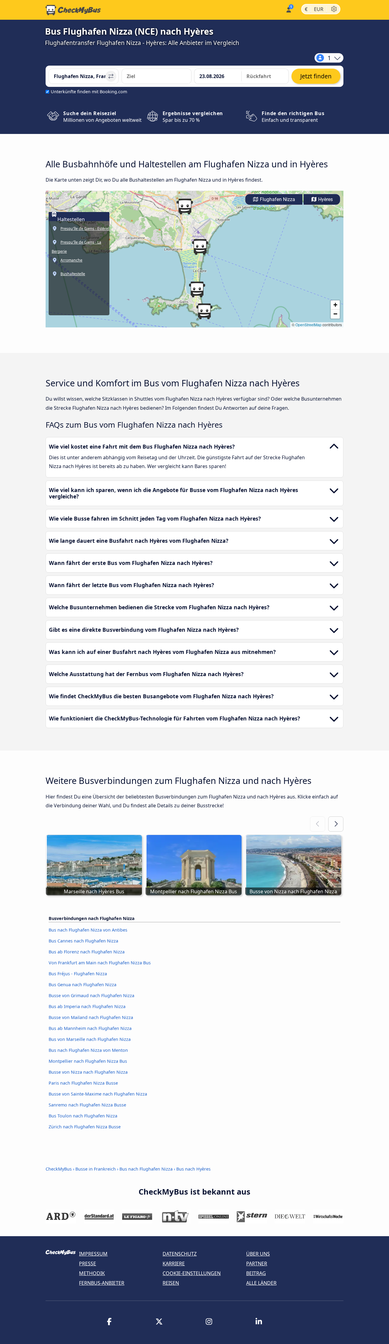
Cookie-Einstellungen (192, 1273)
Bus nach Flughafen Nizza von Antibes (88, 930)
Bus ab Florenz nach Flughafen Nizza (87, 952)
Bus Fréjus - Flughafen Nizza (78, 973)
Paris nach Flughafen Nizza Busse (83, 1083)
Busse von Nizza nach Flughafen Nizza (88, 1072)
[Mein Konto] (288, 9)
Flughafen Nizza (277, 199)
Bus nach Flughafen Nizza (146, 1169)
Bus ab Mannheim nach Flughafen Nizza (90, 1028)
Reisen (171, 1283)
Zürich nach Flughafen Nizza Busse (85, 1127)
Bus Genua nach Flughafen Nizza (82, 984)
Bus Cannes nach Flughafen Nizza (83, 941)
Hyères (325, 199)
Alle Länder (261, 1283)
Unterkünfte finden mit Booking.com (89, 91)
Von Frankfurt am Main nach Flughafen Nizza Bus (100, 963)
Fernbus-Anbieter (101, 1283)
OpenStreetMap (308, 324)
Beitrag (256, 1273)
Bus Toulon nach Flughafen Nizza (83, 1116)
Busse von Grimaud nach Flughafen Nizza (91, 995)
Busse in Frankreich (95, 1169)
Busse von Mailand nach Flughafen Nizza (91, 1017)
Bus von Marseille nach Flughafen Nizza (90, 1039)
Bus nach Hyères (193, 1169)
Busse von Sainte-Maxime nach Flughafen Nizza (98, 1094)
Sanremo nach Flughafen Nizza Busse (87, 1105)
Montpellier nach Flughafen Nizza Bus (88, 1061)
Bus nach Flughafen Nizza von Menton (88, 1050)
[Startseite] (73, 10)
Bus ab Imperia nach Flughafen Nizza (87, 1006)
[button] (204, 311)
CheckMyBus (59, 1169)
